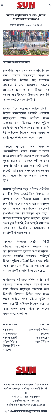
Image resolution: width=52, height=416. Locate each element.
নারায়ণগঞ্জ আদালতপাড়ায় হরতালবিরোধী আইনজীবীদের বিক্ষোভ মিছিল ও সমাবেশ (11, 337)
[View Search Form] (49, 5)
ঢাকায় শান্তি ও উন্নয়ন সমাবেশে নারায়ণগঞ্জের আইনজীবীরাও (39, 333)
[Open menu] (2, 5)
